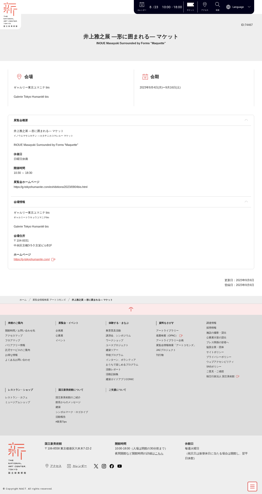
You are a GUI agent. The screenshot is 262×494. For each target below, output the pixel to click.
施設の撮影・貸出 (216, 332)
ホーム (23, 299)
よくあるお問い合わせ (17, 359)
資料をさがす (166, 322)
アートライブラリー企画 (170, 340)
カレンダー (80, 465)
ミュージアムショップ (17, 402)
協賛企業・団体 (215, 347)
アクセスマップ (14, 335)
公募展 (59, 335)
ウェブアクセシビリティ (220, 361)
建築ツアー (112, 350)
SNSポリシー (213, 366)
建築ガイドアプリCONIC (120, 379)
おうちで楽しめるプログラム (122, 364)
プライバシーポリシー (218, 356)
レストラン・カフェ (16, 397)
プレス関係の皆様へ (217, 342)
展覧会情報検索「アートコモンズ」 (176, 345)
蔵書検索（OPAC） (167, 335)
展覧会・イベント (68, 322)
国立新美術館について (70, 389)
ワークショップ (114, 340)
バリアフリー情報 (15, 345)
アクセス (55, 465)
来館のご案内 (15, 322)
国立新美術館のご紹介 (68, 397)
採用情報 (211, 327)
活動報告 (61, 416)
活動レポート (113, 369)
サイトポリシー (215, 352)
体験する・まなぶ (119, 322)
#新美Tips (61, 421)
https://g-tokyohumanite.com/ (32, 259)
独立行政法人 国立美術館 (220, 376)
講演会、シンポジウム (118, 335)
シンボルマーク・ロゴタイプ (72, 412)
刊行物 (160, 355)
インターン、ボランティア (121, 359)
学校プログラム (114, 355)
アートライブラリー (167, 330)
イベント (61, 340)
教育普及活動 (113, 330)
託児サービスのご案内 (17, 350)
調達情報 (211, 322)
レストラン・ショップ (20, 389)
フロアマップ (12, 340)
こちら (159, 453)
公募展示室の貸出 (216, 337)
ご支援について (117, 389)
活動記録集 (112, 374)
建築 (58, 407)
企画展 (59, 330)
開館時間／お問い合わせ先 (20, 330)
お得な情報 (11, 355)
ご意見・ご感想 (215, 371)
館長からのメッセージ (68, 402)
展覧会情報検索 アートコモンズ (49, 299)
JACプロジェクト (166, 350)
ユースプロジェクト (117, 345)
